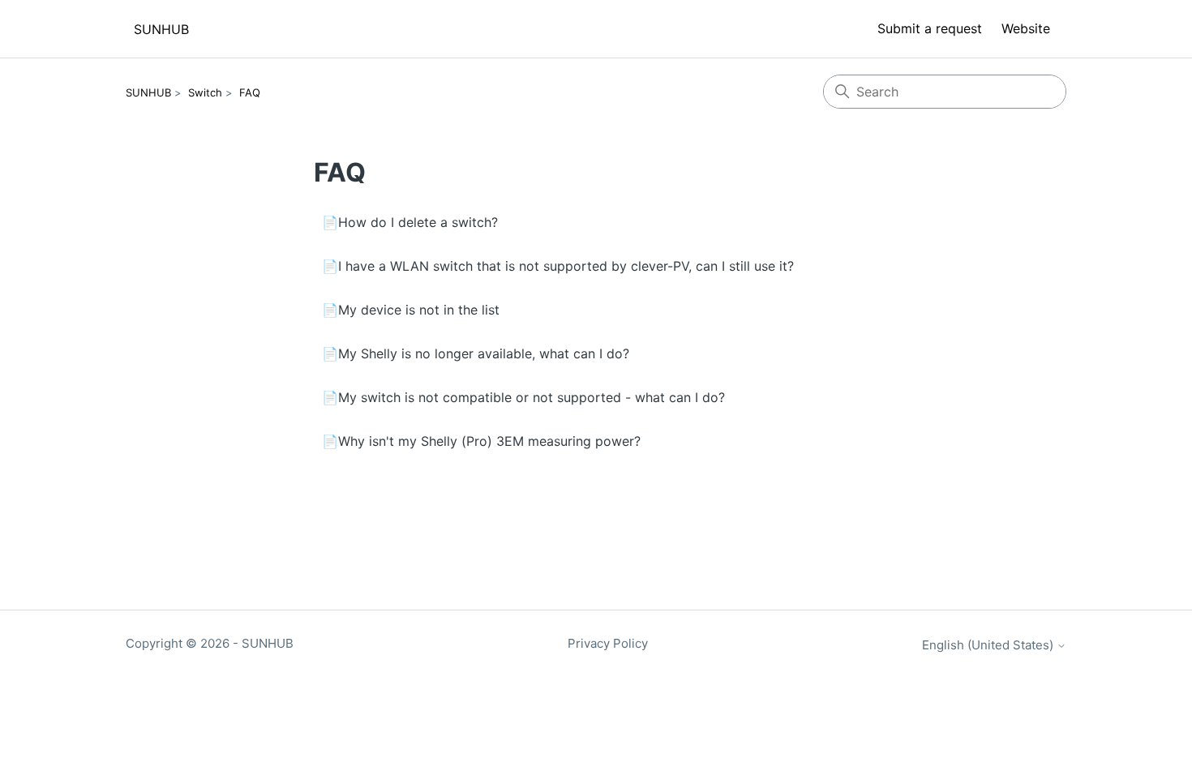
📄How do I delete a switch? (410, 222)
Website (1025, 28)
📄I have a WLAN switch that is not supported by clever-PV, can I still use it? (558, 266)
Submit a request (929, 28)
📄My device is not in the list (411, 310)
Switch (205, 92)
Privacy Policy (608, 643)
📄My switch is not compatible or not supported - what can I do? (523, 397)
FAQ (249, 92)
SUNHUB (148, 92)
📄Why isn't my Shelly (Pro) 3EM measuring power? (481, 441)
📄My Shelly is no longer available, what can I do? (475, 353)
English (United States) (989, 645)
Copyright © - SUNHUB (210, 643)
